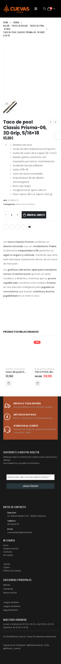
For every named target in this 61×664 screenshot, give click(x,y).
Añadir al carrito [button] (9, 383)
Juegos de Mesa (11, 602)
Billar (37, 369)
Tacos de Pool (28, 204)
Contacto (7, 552)
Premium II (51, 369)
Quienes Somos (10, 548)
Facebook (5, 226)
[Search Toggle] (44, 8)
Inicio (5, 545)
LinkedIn (17, 226)
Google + (23, 226)
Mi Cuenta (8, 555)
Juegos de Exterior (11, 606)
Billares (6, 585)
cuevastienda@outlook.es (19, 532)
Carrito (6, 567)
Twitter (11, 226)
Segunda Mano (10, 610)
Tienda (6, 564)
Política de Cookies (12, 570)
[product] (16, 352)
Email (29, 226)
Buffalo (43, 369)
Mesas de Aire (10, 592)
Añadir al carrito (36, 214)
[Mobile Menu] (35, 8)
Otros (18, 204)
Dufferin (9, 369)
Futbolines (8, 589)
